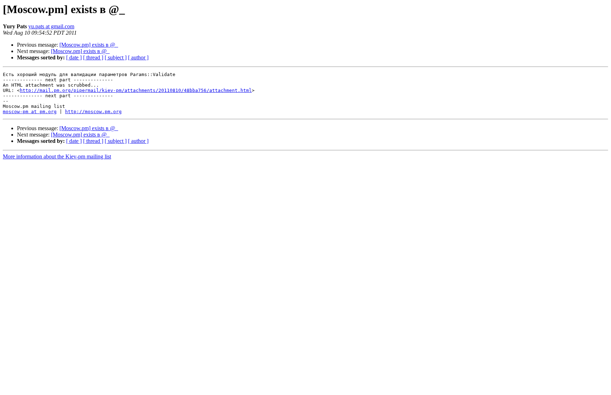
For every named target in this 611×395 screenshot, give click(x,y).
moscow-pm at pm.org (30, 111)
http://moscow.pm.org (93, 111)
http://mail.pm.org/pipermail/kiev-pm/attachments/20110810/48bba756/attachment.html (136, 90)
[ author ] (138, 57)
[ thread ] (93, 57)
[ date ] (74, 57)
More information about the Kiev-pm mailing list (57, 156)
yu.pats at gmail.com (51, 26)
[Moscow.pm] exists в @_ (88, 45)
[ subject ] (116, 57)
